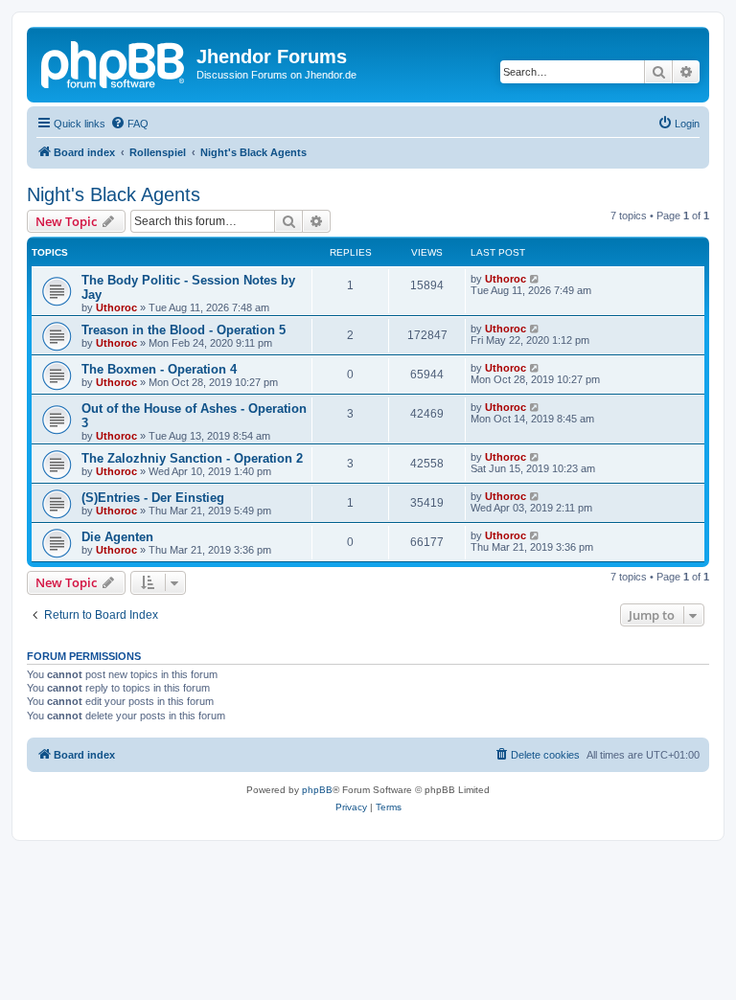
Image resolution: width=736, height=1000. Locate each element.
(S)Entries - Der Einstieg (152, 497)
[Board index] (114, 62)
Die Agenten (117, 537)
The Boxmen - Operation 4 (159, 369)
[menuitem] (129, 123)
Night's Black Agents (113, 194)
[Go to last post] (535, 278)
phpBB (317, 789)
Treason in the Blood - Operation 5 (183, 330)
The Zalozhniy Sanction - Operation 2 (192, 458)
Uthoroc (116, 307)
